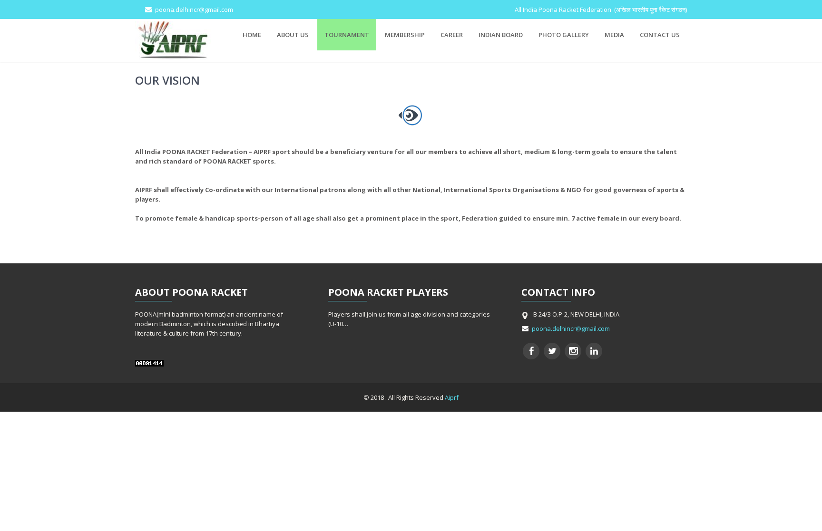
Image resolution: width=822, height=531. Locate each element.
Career (451, 34)
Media (614, 34)
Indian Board (501, 34)
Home (252, 34)
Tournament (346, 34)
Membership (405, 34)
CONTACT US (660, 34)
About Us (293, 34)
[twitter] (552, 351)
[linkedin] (594, 351)
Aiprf (451, 397)
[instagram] (573, 351)
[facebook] (531, 351)
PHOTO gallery (563, 34)
